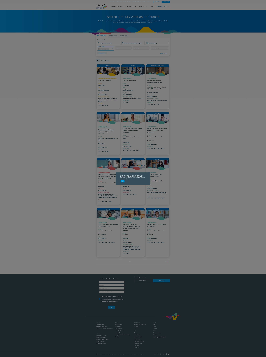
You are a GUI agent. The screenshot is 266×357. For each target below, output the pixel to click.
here (127, 179)
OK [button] (122, 181)
